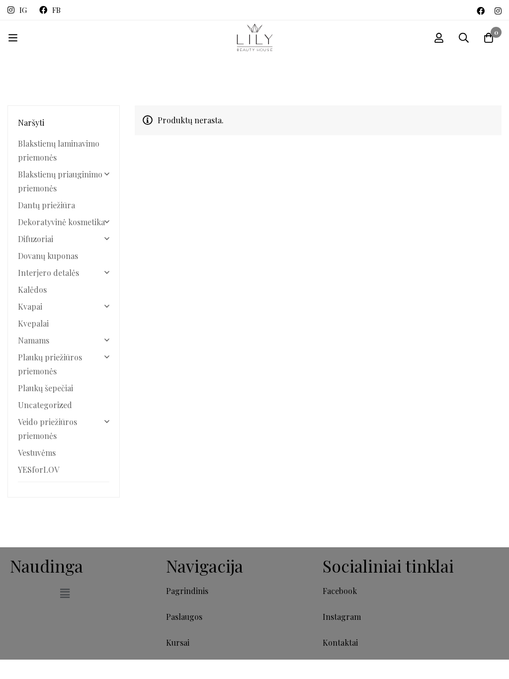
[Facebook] (481, 10)
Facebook (340, 591)
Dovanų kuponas (48, 256)
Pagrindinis (187, 591)
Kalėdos (32, 289)
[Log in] (438, 37)
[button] (64, 593)
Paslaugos (184, 616)
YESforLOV (38, 469)
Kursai (177, 642)
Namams (33, 340)
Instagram (342, 616)
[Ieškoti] (463, 37)
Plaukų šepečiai (45, 388)
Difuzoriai (35, 239)
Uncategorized (45, 405)
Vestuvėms (37, 452)
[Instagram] (498, 10)
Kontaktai (340, 642)
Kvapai (30, 306)
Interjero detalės (48, 272)
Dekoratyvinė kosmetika (61, 222)
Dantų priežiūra (46, 205)
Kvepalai (33, 323)
